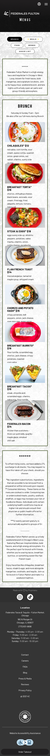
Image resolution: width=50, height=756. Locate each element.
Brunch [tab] (15, 39)
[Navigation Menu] (46, 4)
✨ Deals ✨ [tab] (33, 39)
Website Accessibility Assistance (25, 733)
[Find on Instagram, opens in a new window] (20, 597)
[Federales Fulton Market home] (21, 13)
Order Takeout (25, 751)
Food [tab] (17, 45)
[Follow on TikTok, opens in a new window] (30, 597)
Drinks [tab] (32, 45)
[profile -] (39, 4)
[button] (25, 144)
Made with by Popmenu (19, 590)
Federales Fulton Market (25, 716)
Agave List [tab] (25, 51)
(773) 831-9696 (25, 626)
